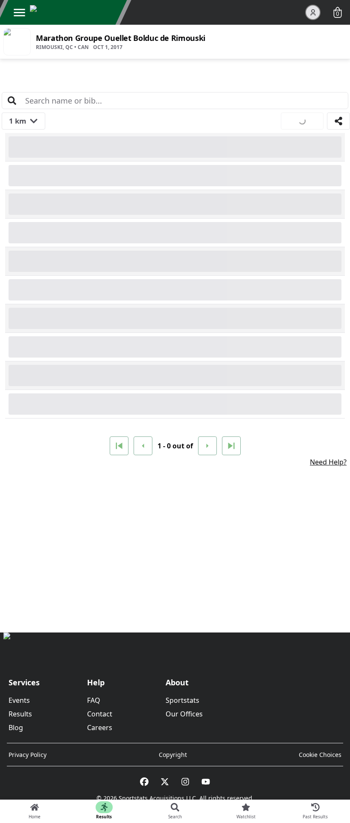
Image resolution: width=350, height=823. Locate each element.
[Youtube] (205, 781)
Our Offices (184, 714)
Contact (99, 714)
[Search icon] (12, 100)
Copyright (173, 755)
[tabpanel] (175, 334)
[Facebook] (144, 781)
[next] (207, 445)
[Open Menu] (19, 12)
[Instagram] (185, 781)
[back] (143, 445)
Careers (99, 727)
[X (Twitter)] (164, 781)
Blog (16, 727)
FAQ (93, 700)
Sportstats (182, 700)
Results (20, 714)
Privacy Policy (28, 755)
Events (19, 700)
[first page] (119, 445)
